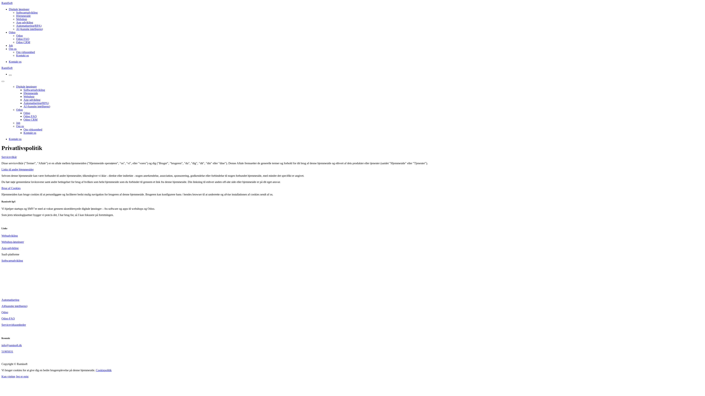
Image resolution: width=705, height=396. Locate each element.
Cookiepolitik (104, 370)
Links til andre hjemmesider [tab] (17, 169)
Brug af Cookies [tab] (11, 188)
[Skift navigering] (10, 75)
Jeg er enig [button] (22, 376)
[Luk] (2, 81)
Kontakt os (15, 61)
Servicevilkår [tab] (9, 157)
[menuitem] (27, 12)
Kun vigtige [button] (8, 376)
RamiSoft (6, 3)
